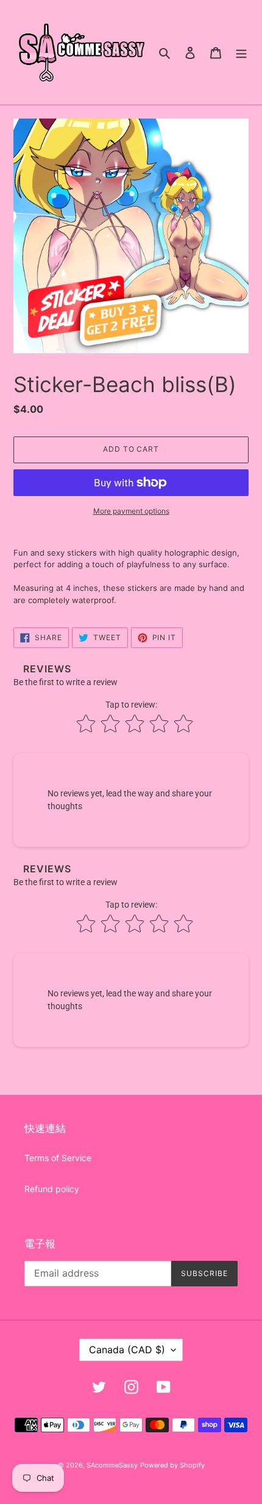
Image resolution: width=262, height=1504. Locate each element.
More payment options (131, 511)
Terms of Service (57, 1158)
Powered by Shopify (172, 1465)
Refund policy (51, 1189)
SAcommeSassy (112, 1465)
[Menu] (241, 52)
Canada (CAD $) (127, 1350)
